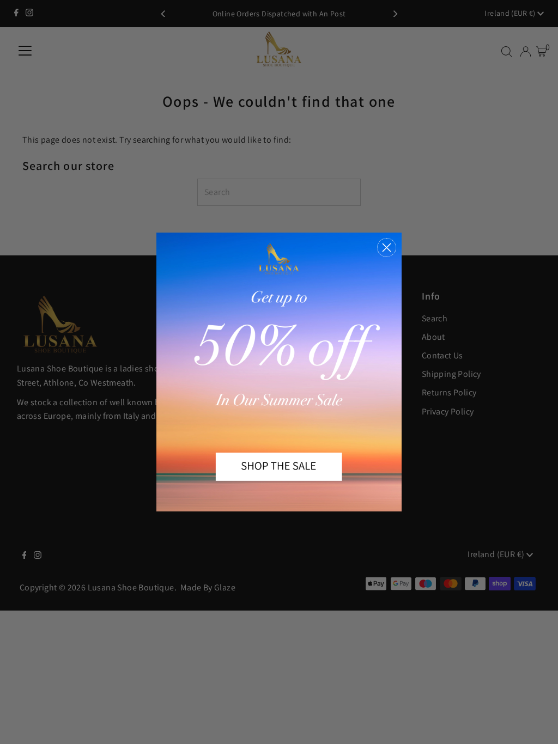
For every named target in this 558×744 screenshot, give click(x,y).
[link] (279, 372)
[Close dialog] (386, 247)
